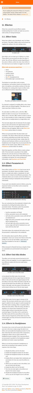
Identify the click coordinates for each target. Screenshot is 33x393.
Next (27, 378)
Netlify (20, 390)
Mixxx (17, 2)
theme (17, 388)
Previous (6, 378)
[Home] (2, 19)
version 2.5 (25, 14)
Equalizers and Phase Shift (19, 159)
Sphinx (9, 388)
